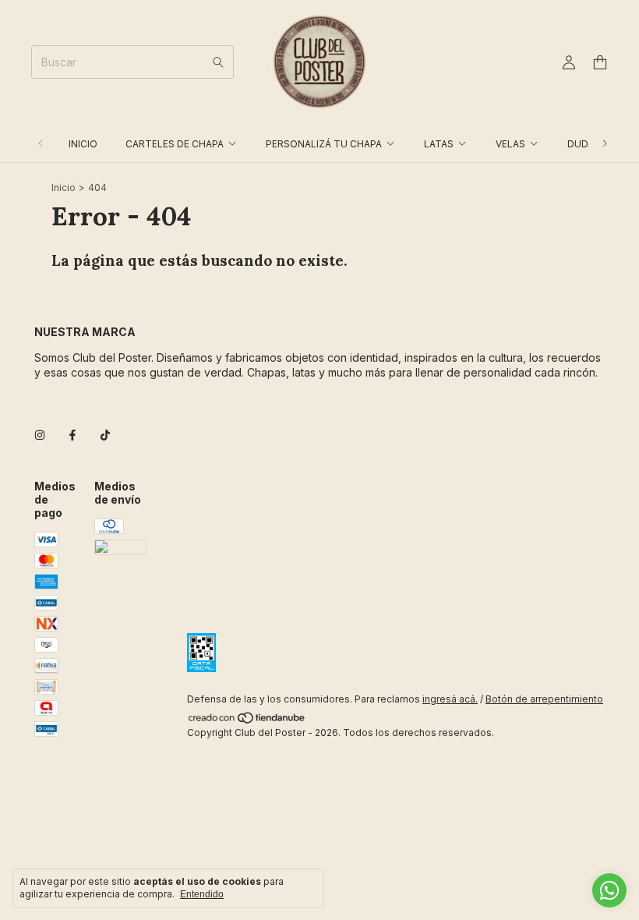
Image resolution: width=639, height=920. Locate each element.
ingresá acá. (450, 699)
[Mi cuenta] (569, 63)
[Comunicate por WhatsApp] (609, 890)
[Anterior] (40, 144)
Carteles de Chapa (174, 144)
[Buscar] (218, 62)
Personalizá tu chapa (324, 144)
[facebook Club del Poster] (72, 435)
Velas (510, 144)
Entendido (202, 894)
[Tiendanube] (247, 721)
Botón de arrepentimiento (544, 699)
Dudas (584, 144)
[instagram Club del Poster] (39, 435)
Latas (439, 144)
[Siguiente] (604, 144)
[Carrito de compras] (600, 63)
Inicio (83, 144)
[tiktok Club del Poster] (105, 435)
